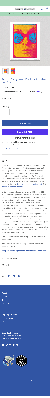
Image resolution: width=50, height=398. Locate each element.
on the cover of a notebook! (12, 187)
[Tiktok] (14, 345)
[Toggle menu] (3, 9)
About (4, 293)
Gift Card (5, 303)
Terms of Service (18, 380)
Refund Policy (42, 380)
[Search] (8, 9)
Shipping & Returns (9, 314)
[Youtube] (10, 345)
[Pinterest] (17, 345)
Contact (5, 296)
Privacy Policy (6, 380)
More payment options (25, 138)
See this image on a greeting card (29, 184)
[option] (25, 41)
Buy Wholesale (7, 318)
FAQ (3, 322)
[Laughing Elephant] (25, 9)
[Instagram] (7, 345)
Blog (3, 300)
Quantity (5, 106)
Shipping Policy (31, 380)
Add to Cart (25, 123)
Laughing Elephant (12, 387)
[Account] (41, 9)
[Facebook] (3, 345)
